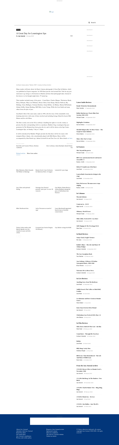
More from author (32, 153)
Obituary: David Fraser (83, 211)
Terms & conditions (52, 433)
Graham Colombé (81, 249)
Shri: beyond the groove (83, 150)
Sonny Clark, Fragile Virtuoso (85, 237)
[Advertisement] (59, 5)
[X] (18, 39)
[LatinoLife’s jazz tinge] (64, 163)
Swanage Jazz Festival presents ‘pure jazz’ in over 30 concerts (44, 189)
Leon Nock (79, 169)
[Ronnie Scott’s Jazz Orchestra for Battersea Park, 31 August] (44, 163)
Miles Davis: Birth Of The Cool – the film (88, 326)
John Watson (79, 317)
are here (70, 138)
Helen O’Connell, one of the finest (86, 167)
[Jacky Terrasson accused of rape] (44, 201)
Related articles (20, 153)
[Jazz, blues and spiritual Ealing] (25, 180)
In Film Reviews (82, 323)
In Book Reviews (82, 234)
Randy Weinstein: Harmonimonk (86, 106)
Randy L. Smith (80, 162)
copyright (79, 431)
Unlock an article (51, 436)
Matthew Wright (80, 350)
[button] (91, 22)
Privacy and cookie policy (24, 438)
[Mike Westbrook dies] (25, 201)
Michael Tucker (80, 117)
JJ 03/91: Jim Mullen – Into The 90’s (87, 404)
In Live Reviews (82, 278)
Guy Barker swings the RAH (63, 227)
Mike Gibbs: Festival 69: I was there (87, 219)
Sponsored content (51, 431)
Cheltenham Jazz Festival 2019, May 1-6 (88, 315)
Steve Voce (79, 228)
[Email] (25, 39)
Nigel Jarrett (79, 206)
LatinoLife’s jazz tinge (61, 170)
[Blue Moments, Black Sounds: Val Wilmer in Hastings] (25, 163)
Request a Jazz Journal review (55, 429)
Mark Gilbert (79, 303)
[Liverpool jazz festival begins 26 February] (44, 220)
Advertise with (24, 431)
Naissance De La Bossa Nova (85, 270)
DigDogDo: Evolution (82, 122)
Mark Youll (79, 329)
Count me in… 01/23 (82, 204)
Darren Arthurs (80, 124)
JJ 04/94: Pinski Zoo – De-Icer (85, 397)
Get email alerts (21, 434)
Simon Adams (80, 134)
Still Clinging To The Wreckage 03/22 (87, 226)
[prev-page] (17, 236)
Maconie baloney (81, 197)
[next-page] (20, 236)
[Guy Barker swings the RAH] (64, 220)
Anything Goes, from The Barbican (86, 282)
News (18, 30)
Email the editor (21, 433)
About (22, 429)
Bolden (78, 341)
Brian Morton (80, 265)
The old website (55, 434)
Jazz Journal (21, 36)
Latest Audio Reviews (83, 102)
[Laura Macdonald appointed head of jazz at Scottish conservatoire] (64, 201)
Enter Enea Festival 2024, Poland (86, 308)
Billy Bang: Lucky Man (83, 348)
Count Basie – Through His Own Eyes (87, 334)
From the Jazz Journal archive (87, 366)
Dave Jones (79, 360)
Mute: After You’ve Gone (83, 139)
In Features (80, 147)
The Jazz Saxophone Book (84, 254)
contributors (23, 436)
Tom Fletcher (79, 256)
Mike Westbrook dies (22, 208)
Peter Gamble (80, 108)
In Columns (80, 193)
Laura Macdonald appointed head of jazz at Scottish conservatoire (63, 210)
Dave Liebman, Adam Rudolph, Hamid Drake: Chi (59, 146)
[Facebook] (21, 39)
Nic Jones (78, 240)
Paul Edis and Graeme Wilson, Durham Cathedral (27, 146)
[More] (29, 39)
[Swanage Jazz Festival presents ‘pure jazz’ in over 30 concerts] (44, 180)
